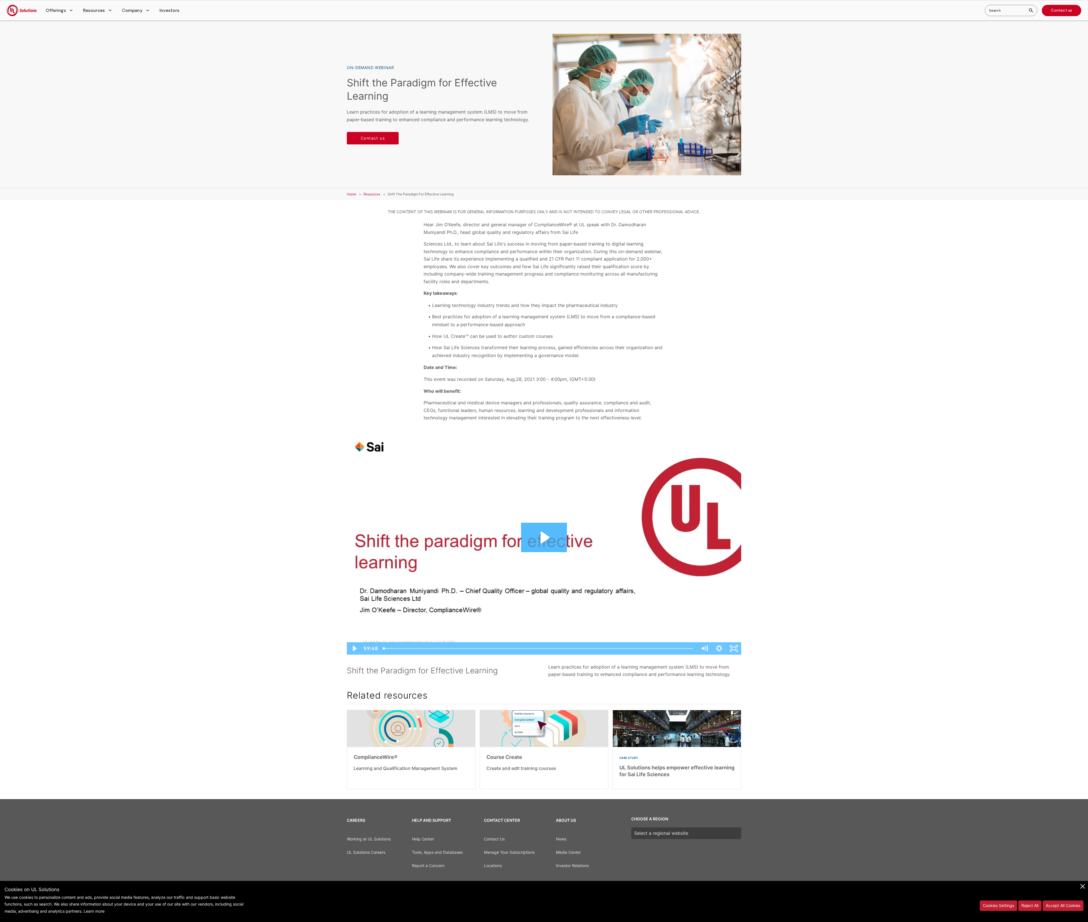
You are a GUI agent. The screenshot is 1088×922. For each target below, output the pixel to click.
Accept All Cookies (1063, 905)
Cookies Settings (998, 905)
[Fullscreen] (733, 648)
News (561, 838)
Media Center (568, 852)
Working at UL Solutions (369, 838)
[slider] (539, 648)
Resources (372, 194)
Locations (493, 865)
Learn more (94, 911)
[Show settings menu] (719, 648)
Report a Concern (428, 865)
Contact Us (494, 838)
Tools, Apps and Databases (437, 852)
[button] (59, 10)
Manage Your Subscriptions (509, 852)
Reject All (1029, 905)
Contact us (1061, 10)
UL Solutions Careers (366, 852)
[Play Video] (354, 648)
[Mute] (704, 648)
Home (351, 194)
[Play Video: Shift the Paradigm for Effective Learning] (544, 537)
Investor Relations (572, 865)
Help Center (423, 838)
